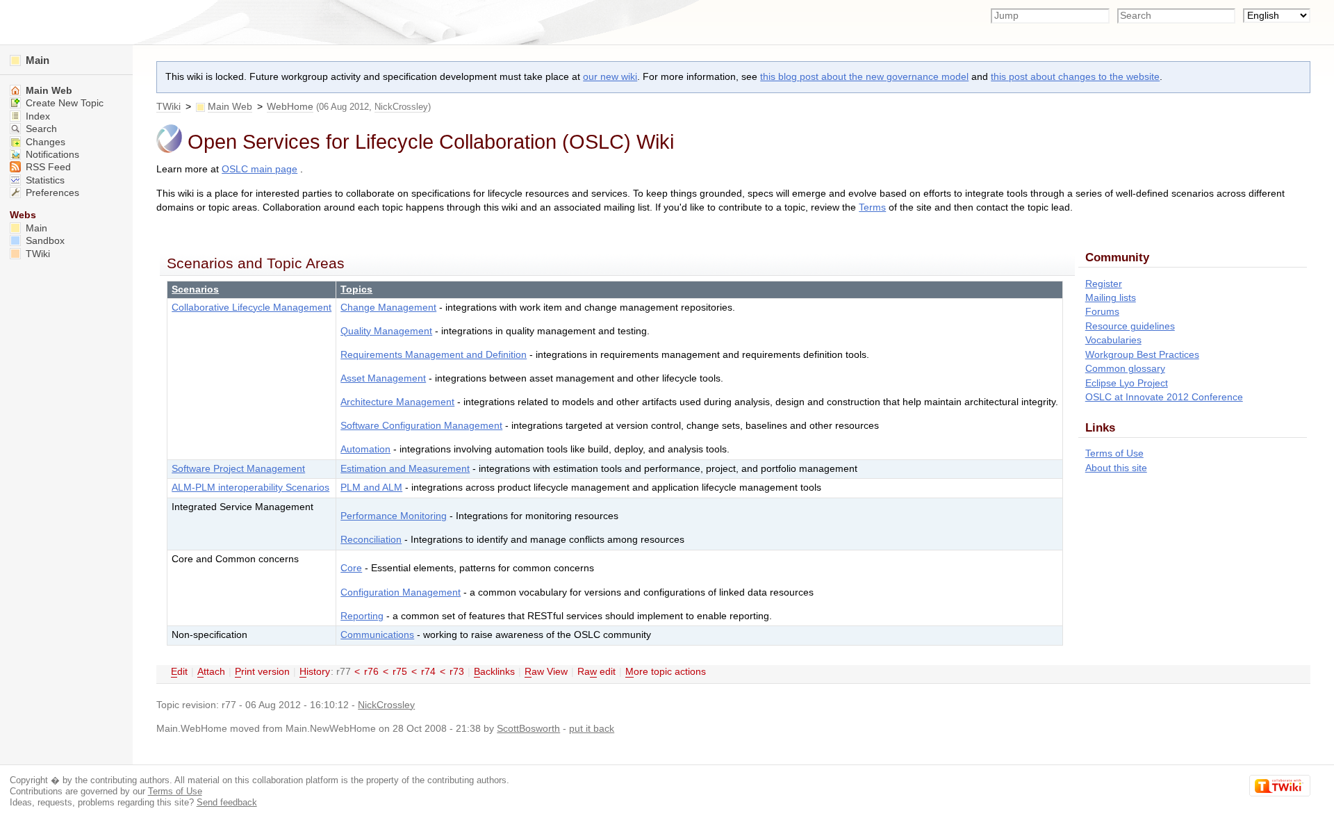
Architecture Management (397, 402)
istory (314, 671)
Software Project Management (238, 469)
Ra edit (596, 671)
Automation (365, 449)
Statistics (44, 180)
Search (40, 129)
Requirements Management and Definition (433, 355)
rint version (262, 671)
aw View (546, 671)
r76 (371, 671)
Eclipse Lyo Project (1126, 383)
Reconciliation (371, 539)
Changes (44, 142)
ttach (211, 671)
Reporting (362, 616)
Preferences (51, 193)
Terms (872, 207)
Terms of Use (1114, 453)
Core (351, 568)
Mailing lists (1110, 298)
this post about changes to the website (1075, 77)
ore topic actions (665, 671)
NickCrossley (401, 106)
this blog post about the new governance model (864, 77)
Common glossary (1125, 368)
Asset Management (383, 378)
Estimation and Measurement (405, 469)
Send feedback (227, 802)
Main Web (230, 106)
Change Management (388, 307)
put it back (591, 728)
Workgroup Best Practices (1142, 355)
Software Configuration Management (421, 425)
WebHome (290, 106)
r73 (457, 671)
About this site (1116, 468)
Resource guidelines (1130, 326)
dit (179, 671)
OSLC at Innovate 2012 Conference (1164, 397)
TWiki (168, 106)
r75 (400, 671)
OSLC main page (259, 169)
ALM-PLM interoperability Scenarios (250, 487)
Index (36, 116)
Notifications (51, 154)
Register (1103, 284)
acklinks (494, 671)
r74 (428, 671)
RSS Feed (47, 167)
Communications (377, 635)
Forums (1102, 311)
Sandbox (44, 241)
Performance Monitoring (393, 516)
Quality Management (386, 331)
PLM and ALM (371, 487)
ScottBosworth (528, 728)
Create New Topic (63, 103)
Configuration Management (400, 592)
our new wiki (610, 77)
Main (36, 60)
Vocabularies (1113, 340)
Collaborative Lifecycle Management (251, 307)
